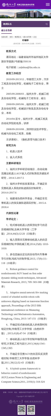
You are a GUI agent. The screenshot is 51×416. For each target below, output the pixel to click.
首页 (11, 37)
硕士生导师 (27, 37)
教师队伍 (18, 37)
